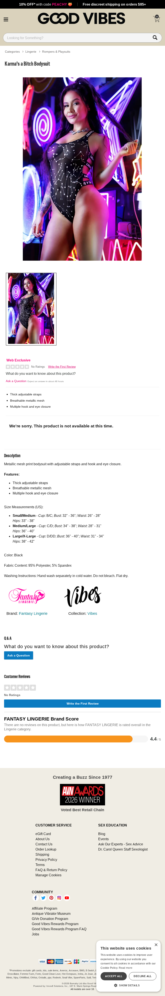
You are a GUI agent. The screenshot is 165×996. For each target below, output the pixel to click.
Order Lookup (45, 849)
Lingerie (30, 52)
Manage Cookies (48, 875)
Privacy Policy (46, 859)
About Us (42, 839)
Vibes (92, 613)
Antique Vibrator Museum (51, 913)
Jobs (35, 934)
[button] (5, 19)
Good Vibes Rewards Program (55, 924)
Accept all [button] (113, 976)
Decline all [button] (142, 976)
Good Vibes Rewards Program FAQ (59, 929)
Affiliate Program (44, 908)
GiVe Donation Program (50, 918)
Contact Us (43, 844)
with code (45, 4)
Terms (40, 865)
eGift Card (43, 834)
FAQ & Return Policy (51, 870)
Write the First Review (62, 366)
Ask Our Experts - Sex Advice (120, 844)
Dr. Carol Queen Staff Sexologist (123, 849)
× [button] (155, 945)
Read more (126, 967)
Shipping (42, 854)
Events (103, 839)
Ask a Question (16, 381)
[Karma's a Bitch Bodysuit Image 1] (82, 169)
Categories (12, 52)
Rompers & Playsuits (56, 52)
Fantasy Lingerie (33, 613)
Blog (101, 834)
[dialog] (128, 966)
